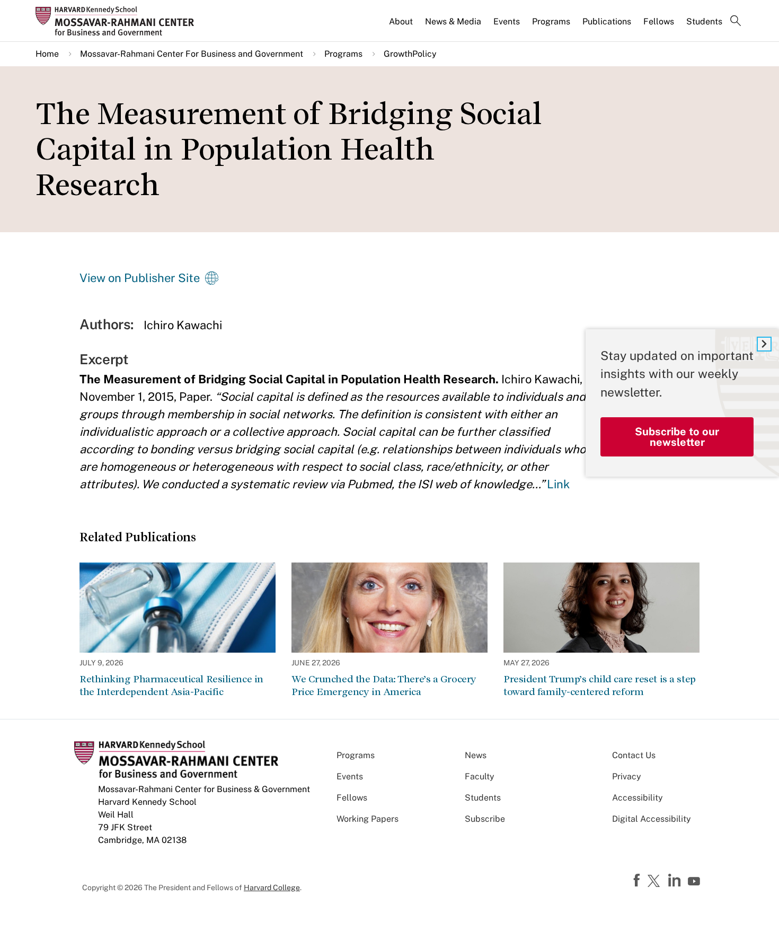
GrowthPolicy (410, 54)
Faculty (479, 776)
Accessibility (637, 798)
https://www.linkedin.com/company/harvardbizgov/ (676, 881)
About (401, 21)
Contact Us (634, 755)
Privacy (626, 776)
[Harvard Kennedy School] (118, 20)
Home (47, 54)
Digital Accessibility (651, 819)
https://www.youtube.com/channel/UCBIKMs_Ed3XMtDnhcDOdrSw (695, 882)
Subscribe (485, 819)
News (475, 755)
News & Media (453, 21)
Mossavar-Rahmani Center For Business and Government (191, 54)
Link (558, 484)
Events (506, 21)
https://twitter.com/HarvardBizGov (655, 882)
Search (735, 21)
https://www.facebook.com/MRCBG (638, 881)
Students (704, 21)
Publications (606, 21)
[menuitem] (402, 26)
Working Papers (368, 819)
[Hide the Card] (764, 344)
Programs (551, 21)
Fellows (658, 21)
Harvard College (272, 887)
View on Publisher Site (139, 278)
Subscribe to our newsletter (677, 437)
